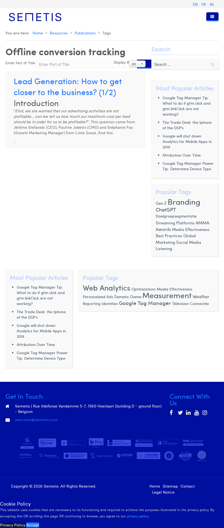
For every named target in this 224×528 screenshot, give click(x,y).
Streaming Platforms (175, 222)
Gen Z (161, 203)
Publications (85, 33)
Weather (201, 296)
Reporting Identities (100, 303)
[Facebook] (172, 412)
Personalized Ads (98, 296)
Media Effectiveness (191, 229)
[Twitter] (180, 412)
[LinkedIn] (188, 412)
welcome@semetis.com (36, 419)
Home (38, 33)
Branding (184, 201)
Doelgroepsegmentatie (176, 216)
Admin (103, 486)
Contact (188, 486)
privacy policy (137, 516)
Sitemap (170, 486)
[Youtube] (197, 412)
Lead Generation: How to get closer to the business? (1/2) (68, 86)
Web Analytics (106, 287)
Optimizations (143, 289)
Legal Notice (163, 492)
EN (196, 4)
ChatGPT (166, 209)
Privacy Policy (12, 525)
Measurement (166, 295)
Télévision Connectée (190, 303)
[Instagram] (205, 412)
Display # (121, 62)
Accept (32, 525)
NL (212, 4)
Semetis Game (127, 296)
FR (204, 4)
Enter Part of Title (20, 63)
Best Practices (169, 235)
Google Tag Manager (145, 302)
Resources (59, 33)
